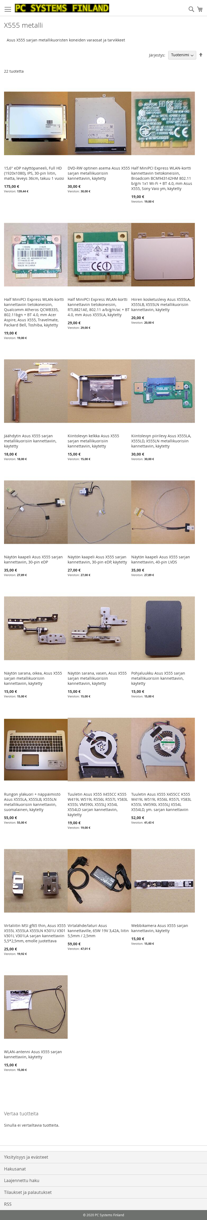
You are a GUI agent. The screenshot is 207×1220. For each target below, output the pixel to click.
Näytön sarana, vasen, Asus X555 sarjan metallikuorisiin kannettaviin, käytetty (97, 678)
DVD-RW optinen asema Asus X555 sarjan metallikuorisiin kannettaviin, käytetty (99, 173)
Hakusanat (15, 1169)
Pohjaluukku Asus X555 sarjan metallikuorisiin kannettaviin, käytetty (158, 678)
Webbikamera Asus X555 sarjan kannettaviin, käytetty (159, 928)
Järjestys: (157, 54)
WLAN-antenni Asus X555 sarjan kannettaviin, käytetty (33, 1054)
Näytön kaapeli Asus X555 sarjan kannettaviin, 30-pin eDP (33, 559)
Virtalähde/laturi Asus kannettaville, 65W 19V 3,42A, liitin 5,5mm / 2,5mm (98, 930)
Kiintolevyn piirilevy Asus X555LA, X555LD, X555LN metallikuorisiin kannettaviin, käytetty (161, 441)
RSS (8, 1204)
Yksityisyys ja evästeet (26, 1157)
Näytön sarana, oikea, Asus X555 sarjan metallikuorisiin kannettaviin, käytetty (33, 678)
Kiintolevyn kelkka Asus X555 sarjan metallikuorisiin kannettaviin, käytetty (93, 441)
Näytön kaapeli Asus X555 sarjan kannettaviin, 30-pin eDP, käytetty (97, 559)
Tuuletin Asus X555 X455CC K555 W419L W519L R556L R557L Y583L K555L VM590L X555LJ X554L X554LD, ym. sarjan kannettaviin (161, 802)
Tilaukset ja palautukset (28, 1192)
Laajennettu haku (21, 1180)
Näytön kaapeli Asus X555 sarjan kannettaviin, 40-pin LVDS (160, 559)
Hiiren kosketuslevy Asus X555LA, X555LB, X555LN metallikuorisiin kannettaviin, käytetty (161, 304)
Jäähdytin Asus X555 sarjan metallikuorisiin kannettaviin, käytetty (30, 441)
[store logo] (62, 8)
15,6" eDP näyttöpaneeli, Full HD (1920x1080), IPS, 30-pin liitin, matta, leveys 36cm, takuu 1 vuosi (34, 173)
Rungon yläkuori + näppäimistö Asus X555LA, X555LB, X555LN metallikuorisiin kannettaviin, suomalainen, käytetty (32, 802)
